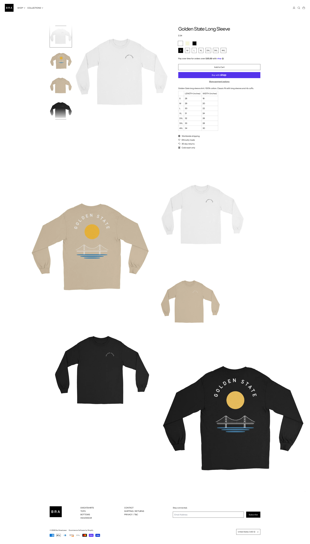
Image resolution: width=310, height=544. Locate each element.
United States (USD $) (246, 532)
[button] (298, 7)
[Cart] (303, 7)
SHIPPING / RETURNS (134, 511)
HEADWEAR (86, 518)
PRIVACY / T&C (131, 514)
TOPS (83, 511)
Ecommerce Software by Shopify (81, 530)
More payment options (219, 81)
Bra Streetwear (61, 530)
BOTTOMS (85, 514)
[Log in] (294, 7)
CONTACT (129, 508)
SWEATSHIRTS (87, 508)
